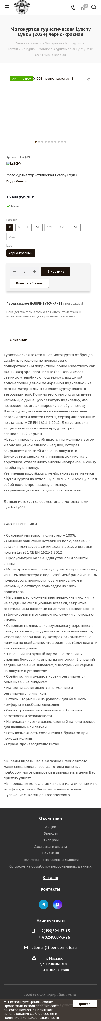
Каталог (50, 877)
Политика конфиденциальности (51, 859)
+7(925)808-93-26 (54, 937)
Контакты (50, 889)
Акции (50, 827)
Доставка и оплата (50, 846)
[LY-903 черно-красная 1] (50, 104)
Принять (85, 1004)
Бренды (50, 833)
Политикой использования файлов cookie (29, 1012)
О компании (50, 818)
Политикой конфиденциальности (31, 1018)
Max (57, 904)
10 (65, 142)
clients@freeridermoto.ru (54, 947)
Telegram (43, 904)
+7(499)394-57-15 (54, 930)
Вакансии (50, 853)
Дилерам (50, 840)
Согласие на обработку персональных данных (50, 866)
